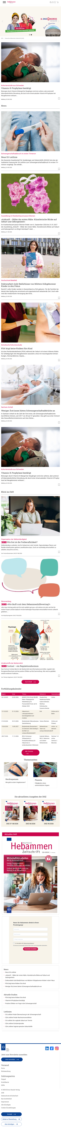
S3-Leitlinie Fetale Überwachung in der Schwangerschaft (23, 1014)
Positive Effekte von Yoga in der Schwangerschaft (21, 1003)
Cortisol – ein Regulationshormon (23, 666)
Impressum (5, 1102)
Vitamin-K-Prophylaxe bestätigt (16, 88)
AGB (2, 1093)
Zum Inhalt (28, 682)
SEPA (3, 1085)
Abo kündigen (6, 1105)
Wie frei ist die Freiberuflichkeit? (22, 542)
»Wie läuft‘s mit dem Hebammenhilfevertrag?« (28, 604)
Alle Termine (29, 751)
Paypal (3, 1079)
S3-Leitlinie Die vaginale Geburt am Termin (18, 1020)
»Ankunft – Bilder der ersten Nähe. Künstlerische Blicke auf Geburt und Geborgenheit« (29, 220)
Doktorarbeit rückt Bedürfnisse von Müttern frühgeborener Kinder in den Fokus (28, 285)
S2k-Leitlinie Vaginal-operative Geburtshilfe (18, 1026)
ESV (2, 38)
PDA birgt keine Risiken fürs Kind (16, 348)
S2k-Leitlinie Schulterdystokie (14, 1023)
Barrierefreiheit (6, 1099)
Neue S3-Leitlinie (9, 157)
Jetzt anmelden (10, 1059)
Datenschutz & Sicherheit (9, 1096)
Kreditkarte (5, 1082)
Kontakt (9, 1114)
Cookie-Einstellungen (8, 1108)
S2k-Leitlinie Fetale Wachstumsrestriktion (18, 1017)
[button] (30, 23)
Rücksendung (5, 1071)
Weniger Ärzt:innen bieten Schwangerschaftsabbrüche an (28, 410)
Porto (3, 1068)
